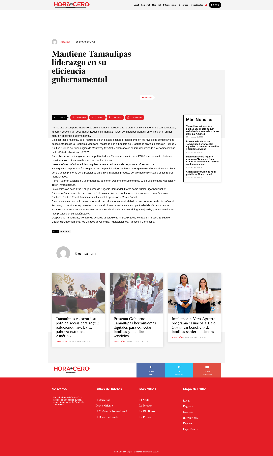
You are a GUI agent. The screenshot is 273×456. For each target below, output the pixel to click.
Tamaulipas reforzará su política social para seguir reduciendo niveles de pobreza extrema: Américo (202, 130)
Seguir (179, 364)
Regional (147, 97)
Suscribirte (207, 364)
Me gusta (150, 364)
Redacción (64, 42)
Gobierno (64, 231)
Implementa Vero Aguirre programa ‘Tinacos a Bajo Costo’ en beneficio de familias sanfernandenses (202, 160)
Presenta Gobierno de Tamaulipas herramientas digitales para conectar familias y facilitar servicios (203, 145)
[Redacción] (55, 42)
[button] (205, 5)
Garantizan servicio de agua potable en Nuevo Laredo (201, 173)
